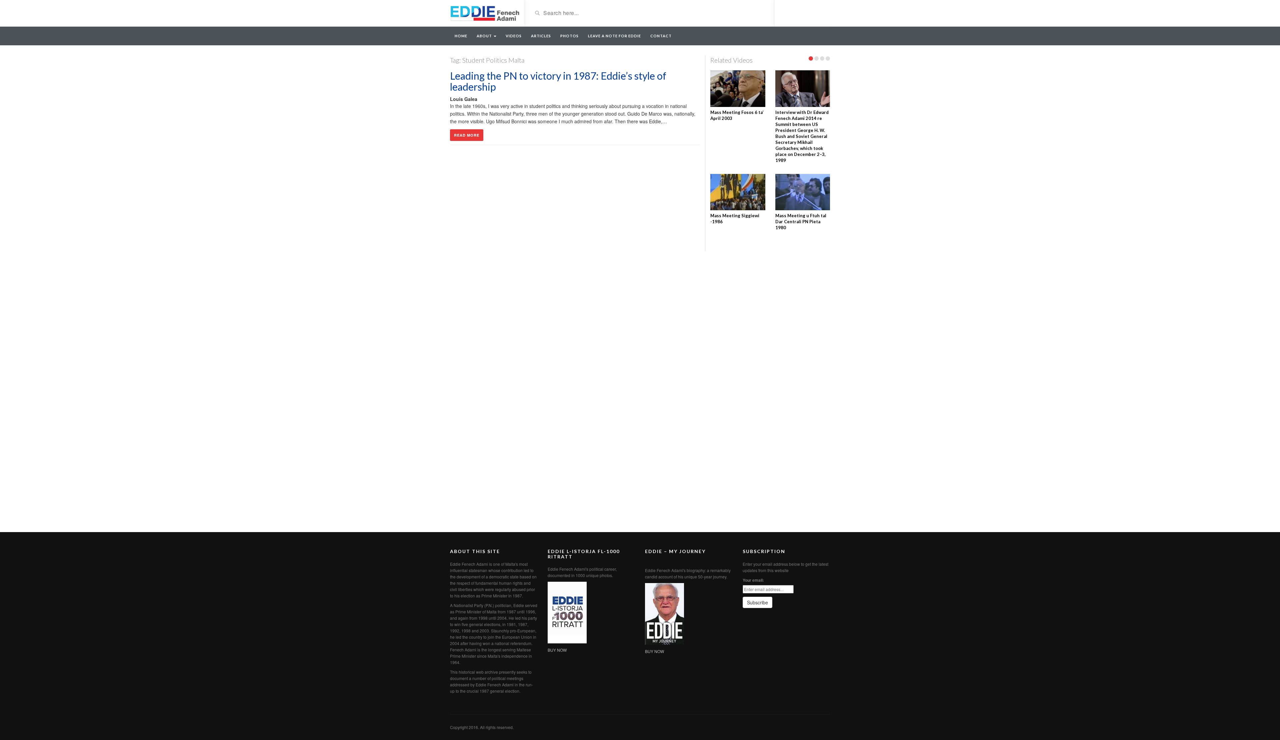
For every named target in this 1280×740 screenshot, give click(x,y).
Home (461, 36)
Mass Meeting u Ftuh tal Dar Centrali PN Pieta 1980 (800, 221)
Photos (569, 36)
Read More (466, 135)
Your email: (753, 580)
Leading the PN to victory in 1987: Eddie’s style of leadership (558, 81)
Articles (541, 36)
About (485, 36)
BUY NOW (557, 650)
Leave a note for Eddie (614, 36)
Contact (661, 36)
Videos (514, 36)
